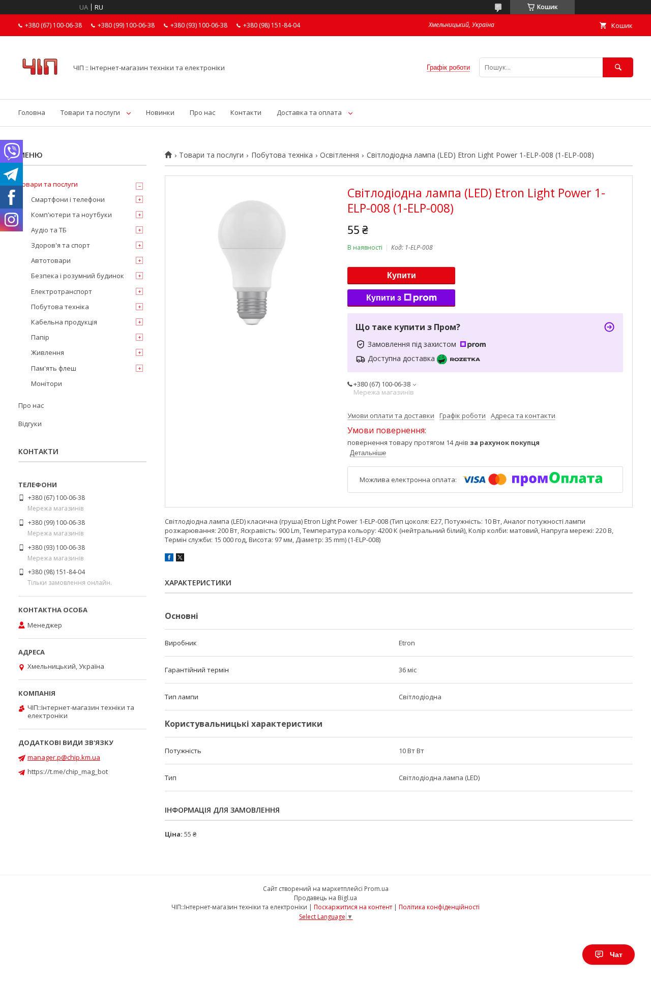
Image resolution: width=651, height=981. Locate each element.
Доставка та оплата (309, 112)
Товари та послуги (90, 112)
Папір (40, 337)
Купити (401, 275)
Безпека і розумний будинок (77, 275)
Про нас (202, 112)
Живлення (47, 352)
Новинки (160, 112)
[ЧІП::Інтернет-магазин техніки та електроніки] (40, 86)
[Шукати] (618, 67)
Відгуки (30, 423)
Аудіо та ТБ (49, 229)
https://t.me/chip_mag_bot (67, 771)
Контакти (245, 112)
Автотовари (51, 260)
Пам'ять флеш (53, 368)
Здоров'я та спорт (60, 245)
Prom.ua (376, 888)
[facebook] (169, 558)
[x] (180, 558)
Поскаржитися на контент (353, 907)
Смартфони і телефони (68, 199)
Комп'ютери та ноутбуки (71, 214)
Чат (616, 954)
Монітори (46, 383)
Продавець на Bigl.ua (325, 898)
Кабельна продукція (64, 321)
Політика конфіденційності (439, 907)
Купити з (383, 297)
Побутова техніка (282, 155)
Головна (31, 112)
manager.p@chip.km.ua (63, 757)
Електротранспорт (61, 291)
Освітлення (339, 155)
